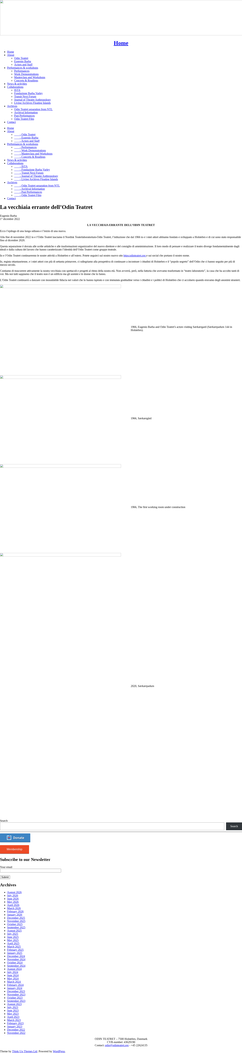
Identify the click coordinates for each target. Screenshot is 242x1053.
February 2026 (15, 911)
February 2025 (15, 949)
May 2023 (13, 1013)
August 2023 (14, 1004)
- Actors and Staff (27, 140)
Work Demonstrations (26, 74)
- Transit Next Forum (28, 172)
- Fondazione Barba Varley (32, 169)
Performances (21, 70)
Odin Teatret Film (24, 118)
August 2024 (14, 968)
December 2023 (16, 991)
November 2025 (16, 921)
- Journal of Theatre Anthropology (36, 176)
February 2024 (15, 984)
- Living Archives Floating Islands (36, 179)
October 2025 (14, 924)
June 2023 (13, 1010)
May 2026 (13, 901)
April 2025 (13, 943)
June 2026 (13, 898)
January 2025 (14, 952)
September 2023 (16, 1000)
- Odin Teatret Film (27, 195)
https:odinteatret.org (134, 255)
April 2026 (13, 905)
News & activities (17, 83)
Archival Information (26, 112)
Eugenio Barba (22, 61)
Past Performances (24, 115)
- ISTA (21, 166)
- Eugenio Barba (26, 137)
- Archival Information (29, 188)
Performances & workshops (22, 67)
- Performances (25, 147)
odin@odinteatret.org (117, 1045)
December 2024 (16, 956)
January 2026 (14, 914)
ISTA (17, 90)
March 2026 (14, 908)
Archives (12, 106)
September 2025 (16, 927)
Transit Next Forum (25, 96)
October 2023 (14, 997)
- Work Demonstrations (30, 150)
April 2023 (13, 1016)
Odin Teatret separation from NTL (33, 109)
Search (4, 820)
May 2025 (13, 940)
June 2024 (13, 975)
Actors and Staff (23, 64)
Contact (11, 122)
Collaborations (15, 86)
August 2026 (14, 892)
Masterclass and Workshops (29, 77)
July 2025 (12, 933)
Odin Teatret (21, 58)
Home (10, 51)
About (10, 54)
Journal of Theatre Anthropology (32, 99)
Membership (14, 849)
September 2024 (16, 965)
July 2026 (12, 895)
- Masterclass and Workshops (33, 153)
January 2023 (14, 1026)
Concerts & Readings (26, 80)
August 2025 (14, 930)
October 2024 (14, 962)
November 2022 (16, 1032)
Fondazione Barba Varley (28, 93)
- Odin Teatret (24, 134)
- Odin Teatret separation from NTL (37, 185)
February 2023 (15, 1023)
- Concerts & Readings (29, 156)
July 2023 (12, 1007)
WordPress (59, 1051)
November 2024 (16, 959)
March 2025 (14, 946)
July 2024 (12, 972)
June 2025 (13, 937)
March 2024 (14, 981)
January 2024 (14, 988)
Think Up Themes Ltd (24, 1051)
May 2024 (13, 978)
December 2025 (16, 917)
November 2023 (16, 994)
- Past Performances (28, 191)
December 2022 (16, 1029)
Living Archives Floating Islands (32, 102)
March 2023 (14, 1020)
